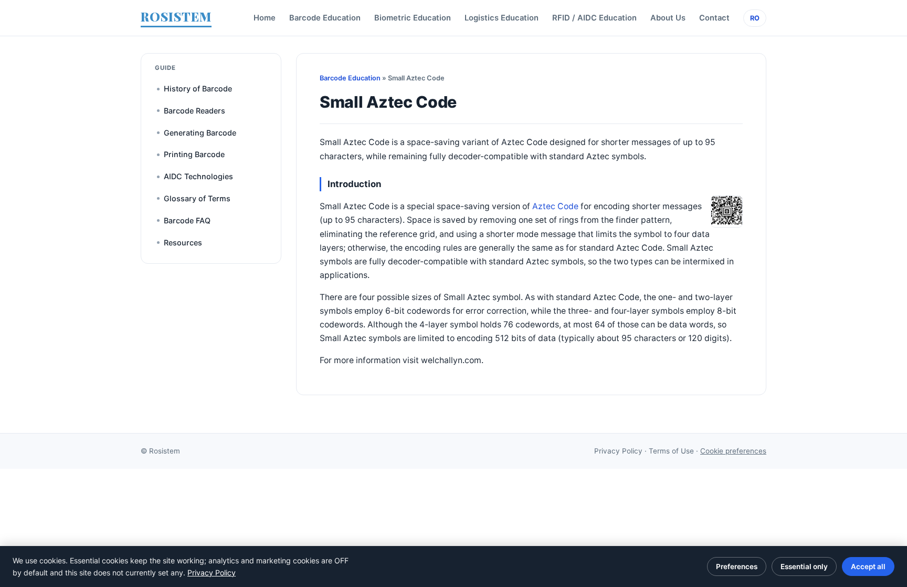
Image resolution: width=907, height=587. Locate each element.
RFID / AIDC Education (594, 18)
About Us (667, 18)
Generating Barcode (200, 132)
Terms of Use (671, 451)
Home (265, 18)
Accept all (868, 566)
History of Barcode (198, 88)
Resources (183, 242)
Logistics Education (502, 18)
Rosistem (164, 451)
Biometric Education (412, 18)
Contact (714, 18)
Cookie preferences (733, 451)
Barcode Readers (194, 110)
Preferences (736, 566)
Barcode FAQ (187, 220)
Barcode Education (325, 18)
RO (755, 18)
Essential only (804, 566)
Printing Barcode (194, 154)
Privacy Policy (618, 451)
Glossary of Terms (197, 198)
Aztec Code (555, 206)
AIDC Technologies (198, 176)
